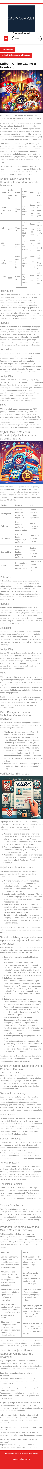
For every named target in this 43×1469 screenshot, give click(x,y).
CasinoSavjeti (21, 33)
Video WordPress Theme (15, 1453)
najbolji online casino (21, 1459)
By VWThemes (32, 1453)
